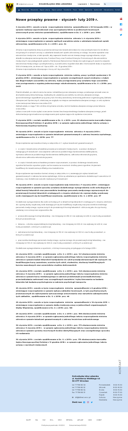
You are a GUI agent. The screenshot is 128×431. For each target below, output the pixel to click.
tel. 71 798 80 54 (79, 390)
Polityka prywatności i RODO (53, 425)
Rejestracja (95, 4)
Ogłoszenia (88, 10)
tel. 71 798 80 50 (79, 385)
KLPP (28, 420)
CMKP (99, 420)
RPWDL (69, 420)
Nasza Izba (25, 10)
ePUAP (80, 420)
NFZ (60, 420)
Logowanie (82, 4)
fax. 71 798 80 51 (78, 392)
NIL (36, 420)
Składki (81, 10)
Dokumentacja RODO (77, 425)
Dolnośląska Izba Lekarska (55, 4)
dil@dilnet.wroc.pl (26, 4)
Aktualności (34, 10)
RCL (51, 420)
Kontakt (117, 10)
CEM (90, 420)
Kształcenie (67, 10)
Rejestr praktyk (57, 10)
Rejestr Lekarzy (45, 10)
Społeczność (98, 10)
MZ (44, 420)
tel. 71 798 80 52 (78, 387)
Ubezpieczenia (109, 10)
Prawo (75, 10)
